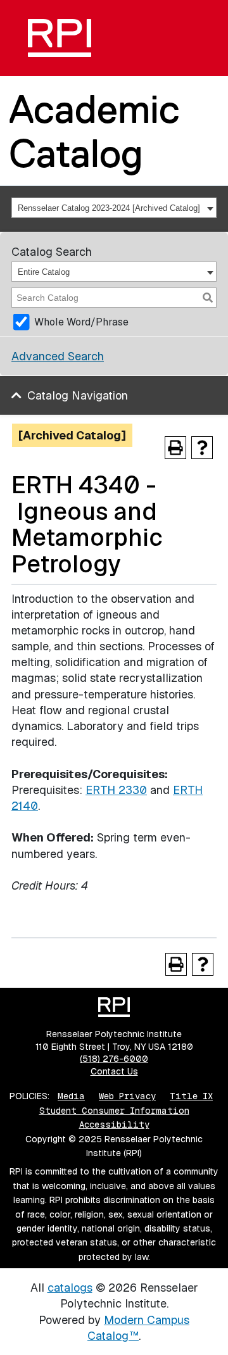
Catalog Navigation (77, 395)
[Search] (208, 297)
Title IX (191, 1096)
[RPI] (59, 38)
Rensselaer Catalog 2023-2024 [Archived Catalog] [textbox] (109, 208)
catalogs (70, 1287)
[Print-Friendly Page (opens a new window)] (175, 447)
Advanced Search (57, 356)
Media (71, 1096)
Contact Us (114, 1071)
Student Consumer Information (114, 1110)
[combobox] (114, 208)
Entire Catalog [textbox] (44, 272)
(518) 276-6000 (114, 1058)
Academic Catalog (94, 131)
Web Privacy (127, 1096)
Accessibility (114, 1124)
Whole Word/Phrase (81, 322)
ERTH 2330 (116, 790)
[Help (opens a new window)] (202, 447)
